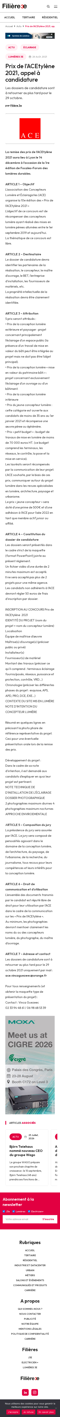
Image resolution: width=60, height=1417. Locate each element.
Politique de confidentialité (30, 1333)
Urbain (30, 1270)
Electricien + (30, 1362)
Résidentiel (50, 17)
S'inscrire (48, 1219)
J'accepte (13, 1412)
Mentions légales (30, 1328)
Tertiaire (28, 17)
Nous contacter (30, 1313)
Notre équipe (30, 1323)
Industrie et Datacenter (30, 1265)
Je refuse (28, 1412)
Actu (19, 26)
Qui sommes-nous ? (30, 1308)
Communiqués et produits (30, 1285)
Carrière (30, 1290)
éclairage (29, 47)
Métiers (30, 1275)
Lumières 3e (15, 56)
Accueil (9, 17)
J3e (30, 1357)
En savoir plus (46, 1412)
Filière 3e (16, 105)
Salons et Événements (30, 1280)
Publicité (30, 1318)
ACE (42, 195)
